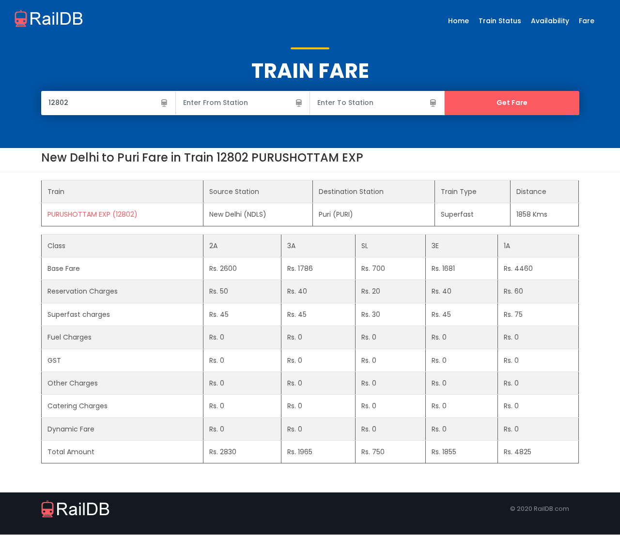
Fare (586, 21)
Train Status (500, 21)
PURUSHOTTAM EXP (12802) (92, 214)
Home (458, 21)
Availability (550, 21)
